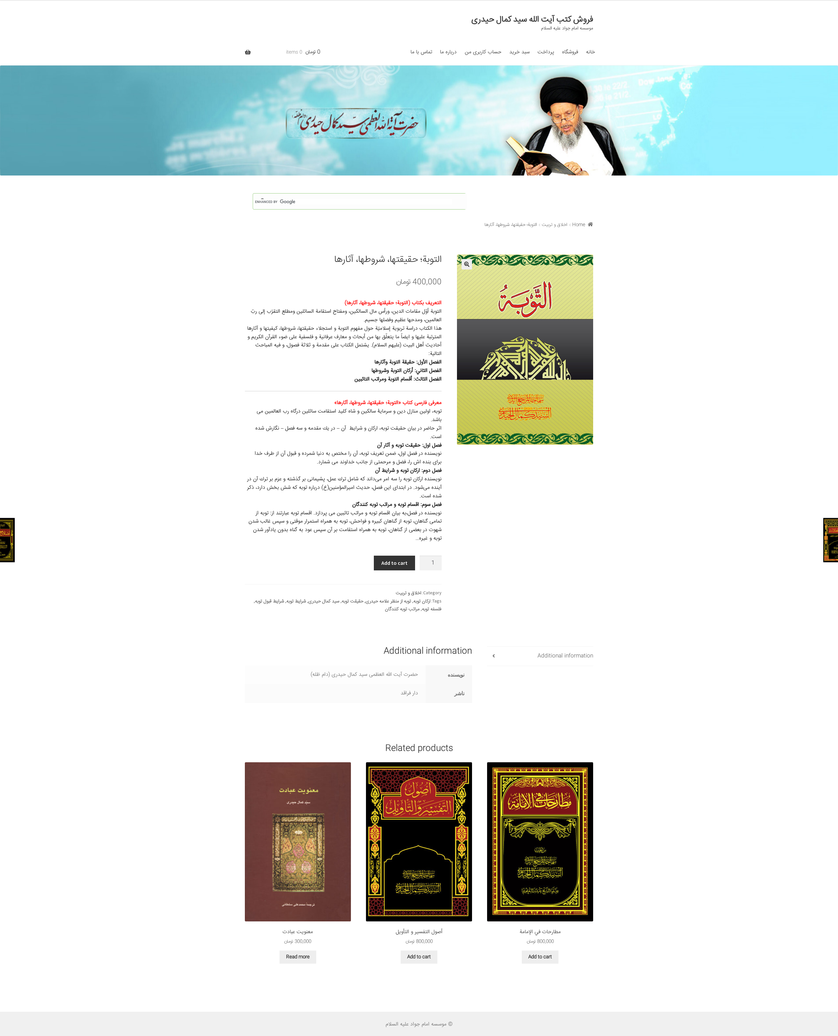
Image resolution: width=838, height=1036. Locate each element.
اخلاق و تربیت (554, 225)
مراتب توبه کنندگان (402, 609)
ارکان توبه (421, 601)
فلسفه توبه (432, 609)
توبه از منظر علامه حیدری (388, 601)
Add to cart (394, 563)
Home (578, 225)
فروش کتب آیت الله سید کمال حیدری (532, 19)
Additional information (565, 656)
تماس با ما (421, 52)
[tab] (540, 656)
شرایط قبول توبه (269, 601)
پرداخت (545, 52)
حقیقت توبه (352, 601)
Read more (298, 957)
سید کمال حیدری (323, 601)
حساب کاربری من (483, 52)
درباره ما (448, 52)
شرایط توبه (296, 601)
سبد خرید (519, 52)
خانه (590, 52)
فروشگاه (570, 52)
